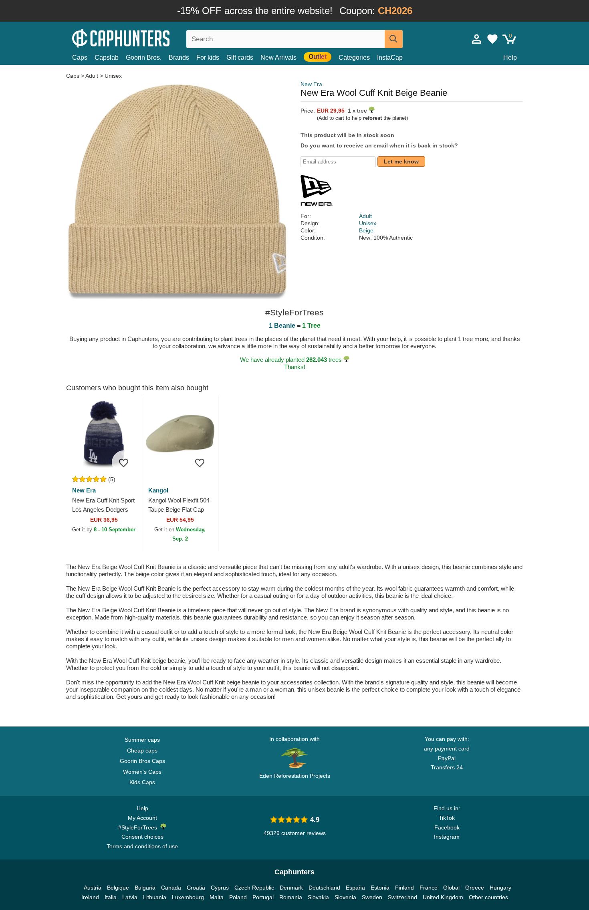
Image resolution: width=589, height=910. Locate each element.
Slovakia (318, 897)
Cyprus (220, 887)
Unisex (113, 76)
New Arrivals (278, 57)
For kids (207, 57)
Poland (238, 897)
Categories (354, 57)
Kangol (158, 490)
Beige (366, 230)
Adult (91, 76)
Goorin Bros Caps (142, 761)
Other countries (488, 897)
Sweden (372, 897)
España (355, 887)
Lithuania (154, 897)
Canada (171, 887)
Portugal (263, 897)
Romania (290, 897)
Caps (79, 57)
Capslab (107, 57)
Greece (474, 887)
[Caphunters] (142, 37)
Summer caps (142, 739)
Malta (217, 897)
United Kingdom (443, 897)
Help (510, 57)
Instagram (447, 836)
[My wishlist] (492, 39)
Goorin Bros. (143, 57)
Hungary (500, 887)
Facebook (447, 827)
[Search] (394, 39)
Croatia (196, 887)
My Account (142, 818)
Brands (179, 57)
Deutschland (324, 887)
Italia (111, 897)
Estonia (380, 887)
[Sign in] (477, 39)
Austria (92, 887)
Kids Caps (142, 782)
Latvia (129, 897)
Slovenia (345, 897)
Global (451, 887)
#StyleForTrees (139, 827)
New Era (311, 84)
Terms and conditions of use (142, 846)
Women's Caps (142, 772)
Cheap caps (142, 750)
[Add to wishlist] (124, 462)
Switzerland (402, 897)
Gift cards (239, 57)
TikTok (447, 818)
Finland (404, 887)
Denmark (291, 887)
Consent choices (142, 836)
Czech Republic (254, 887)
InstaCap (390, 57)
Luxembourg (188, 897)
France (429, 887)
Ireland (90, 897)
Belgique (118, 887)
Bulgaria (145, 887)
